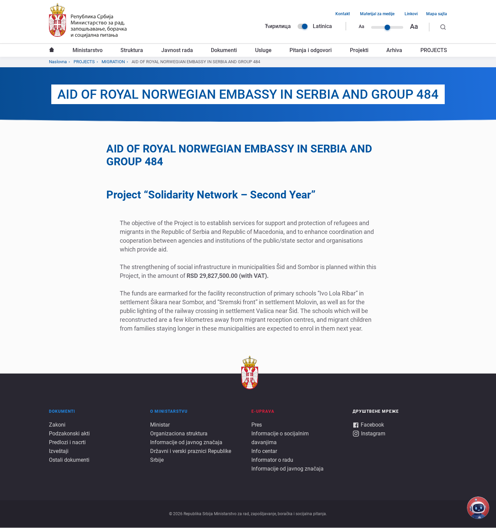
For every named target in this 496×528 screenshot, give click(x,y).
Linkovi (411, 13)
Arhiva (394, 50)
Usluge (263, 50)
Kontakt (342, 13)
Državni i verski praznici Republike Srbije (190, 455)
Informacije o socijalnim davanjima (280, 438)
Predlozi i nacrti (67, 442)
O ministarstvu (169, 411)
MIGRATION (113, 61)
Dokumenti (224, 50)
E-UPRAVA (262, 411)
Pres (256, 425)
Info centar (264, 451)
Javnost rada (177, 50)
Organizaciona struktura (179, 433)
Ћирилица (278, 26)
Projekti (359, 50)
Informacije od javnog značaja (186, 442)
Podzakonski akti (69, 433)
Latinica (322, 26)
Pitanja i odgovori (311, 50)
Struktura (131, 50)
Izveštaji (58, 451)
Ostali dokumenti (69, 460)
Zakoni (57, 425)
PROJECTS (433, 50)
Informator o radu (272, 460)
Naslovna (52, 50)
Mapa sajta (436, 13)
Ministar (160, 425)
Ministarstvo (88, 50)
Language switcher (303, 26)
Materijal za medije (377, 13)
